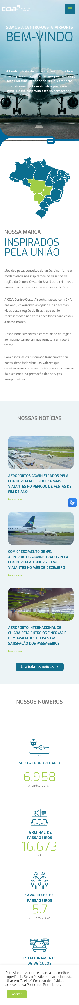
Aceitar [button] (17, 994)
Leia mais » (15, 499)
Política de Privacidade (43, 985)
